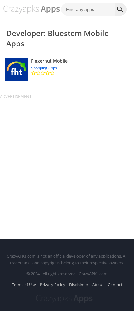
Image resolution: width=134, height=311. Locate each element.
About (98, 284)
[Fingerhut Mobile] (67, 69)
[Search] (121, 9)
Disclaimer (78, 284)
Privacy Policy (52, 284)
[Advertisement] (67, 166)
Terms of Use (24, 284)
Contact (115, 284)
